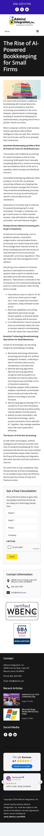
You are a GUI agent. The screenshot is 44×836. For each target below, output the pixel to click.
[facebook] (5, 734)
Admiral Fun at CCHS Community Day (30, 695)
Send (12, 556)
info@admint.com (18, 592)
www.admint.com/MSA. (15, 816)
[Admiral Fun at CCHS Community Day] (11, 699)
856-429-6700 (22, 4)
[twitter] (10, 734)
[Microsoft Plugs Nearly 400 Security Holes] (11, 714)
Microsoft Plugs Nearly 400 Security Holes (30, 711)
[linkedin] (15, 734)
